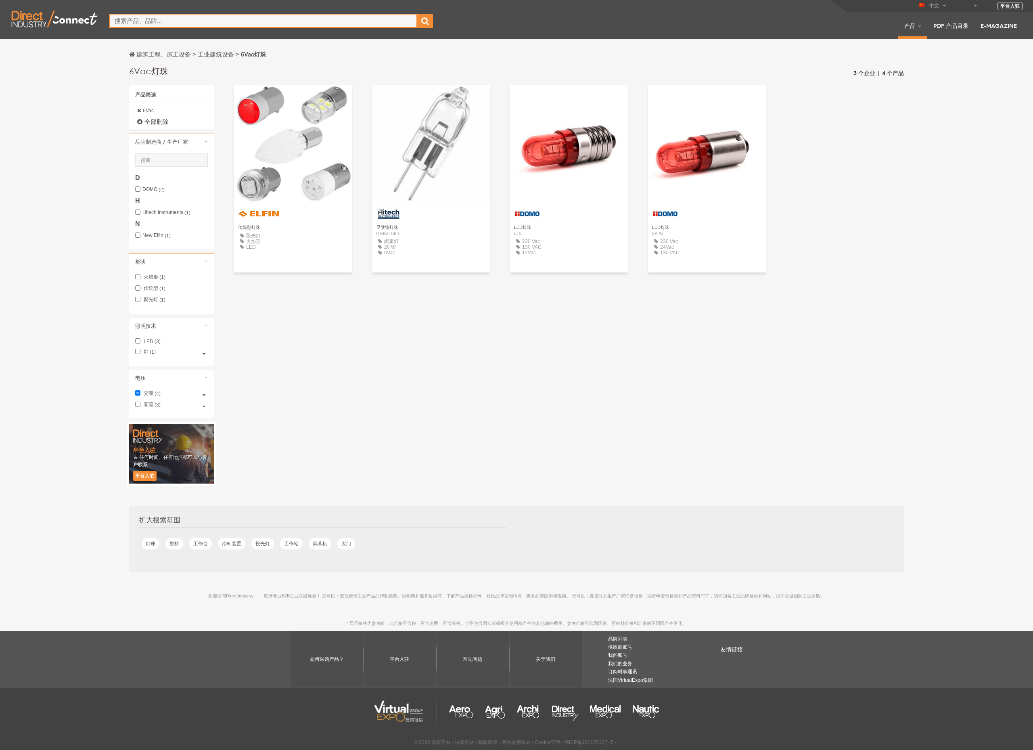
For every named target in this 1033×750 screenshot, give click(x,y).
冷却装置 (231, 544)
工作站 (291, 544)
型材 (174, 544)
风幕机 (320, 544)
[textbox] (263, 21)
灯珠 (150, 544)
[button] (171, 141)
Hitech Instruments (166, 212)
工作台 (200, 544)
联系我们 (293, 98)
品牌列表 (617, 639)
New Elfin (156, 236)
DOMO (153, 189)
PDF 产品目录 (950, 25)
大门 (346, 544)
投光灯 (262, 544)
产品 (910, 25)
